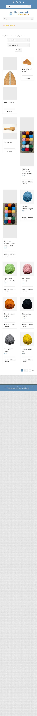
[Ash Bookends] (10, 78)
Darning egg (8, 142)
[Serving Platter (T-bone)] (27, 61)
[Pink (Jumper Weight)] (27, 269)
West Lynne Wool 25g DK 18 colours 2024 (9, 243)
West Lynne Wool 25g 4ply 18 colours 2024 (27, 171)
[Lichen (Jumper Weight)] (27, 339)
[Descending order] (28, 40)
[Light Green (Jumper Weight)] (10, 269)
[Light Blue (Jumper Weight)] (27, 197)
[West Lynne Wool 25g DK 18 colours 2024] (10, 214)
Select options (25, 182)
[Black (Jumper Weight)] (27, 304)
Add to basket (24, 218)
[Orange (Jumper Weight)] (10, 304)
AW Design (18, 388)
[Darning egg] (10, 129)
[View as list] (20, 49)
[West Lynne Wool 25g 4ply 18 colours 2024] (27, 142)
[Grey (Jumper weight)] (10, 339)
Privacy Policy (25, 388)
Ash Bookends (9, 102)
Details (10, 111)
